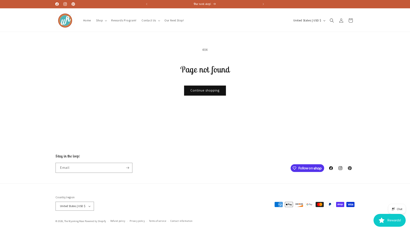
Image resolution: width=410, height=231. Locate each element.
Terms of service (157, 220)
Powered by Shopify (95, 221)
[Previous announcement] (146, 4)
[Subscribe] (127, 168)
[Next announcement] (263, 4)
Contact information (181, 220)
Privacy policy (137, 220)
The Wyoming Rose (74, 221)
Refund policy (117, 220)
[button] (101, 20)
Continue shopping (205, 90)
